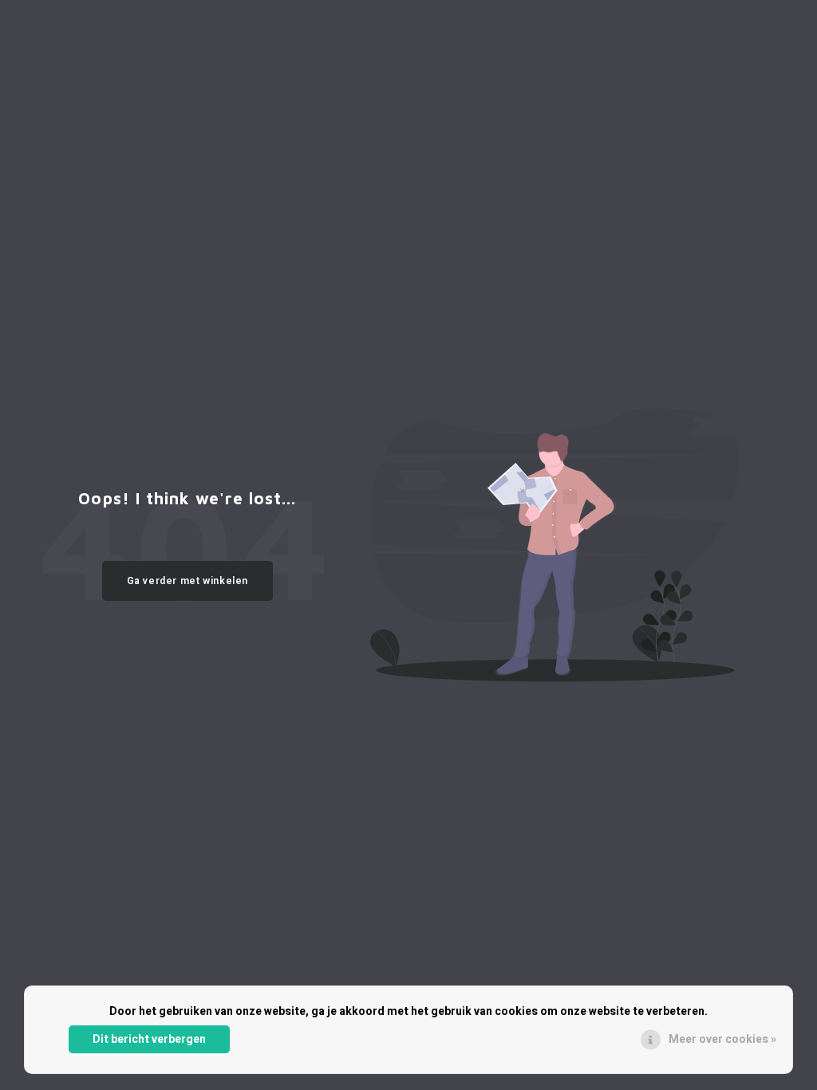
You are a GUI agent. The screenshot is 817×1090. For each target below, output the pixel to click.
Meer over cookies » (722, 1039)
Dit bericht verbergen (149, 1039)
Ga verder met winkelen (188, 581)
